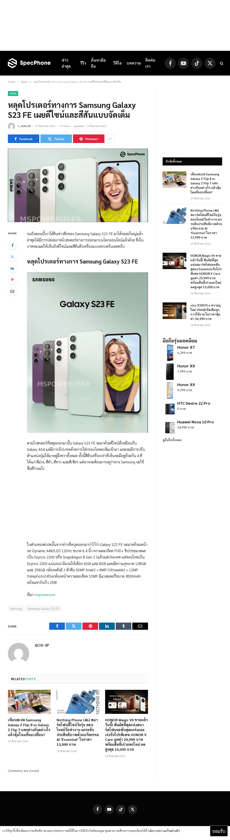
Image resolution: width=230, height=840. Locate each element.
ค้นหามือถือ (98, 63)
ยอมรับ (218, 831)
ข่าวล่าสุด (66, 63)
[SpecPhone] (29, 63)
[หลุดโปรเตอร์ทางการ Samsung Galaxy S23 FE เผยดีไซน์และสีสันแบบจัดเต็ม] (78, 221)
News (13, 93)
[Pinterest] (12, 279)
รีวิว (83, 62)
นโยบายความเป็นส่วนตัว (164, 831)
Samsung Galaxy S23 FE (44, 608)
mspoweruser (44, 594)
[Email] (12, 291)
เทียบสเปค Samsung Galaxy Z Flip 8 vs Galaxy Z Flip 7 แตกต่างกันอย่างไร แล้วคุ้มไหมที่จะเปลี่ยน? (29, 727)
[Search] (221, 63)
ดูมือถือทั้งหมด (172, 440)
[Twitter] (12, 256)
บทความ (133, 62)
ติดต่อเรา (150, 63)
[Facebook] (12, 245)
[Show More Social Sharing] (110, 138)
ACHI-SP (26, 126)
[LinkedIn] (12, 268)
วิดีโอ (117, 62)
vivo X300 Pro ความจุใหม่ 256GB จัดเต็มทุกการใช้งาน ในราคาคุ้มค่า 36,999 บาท (205, 312)
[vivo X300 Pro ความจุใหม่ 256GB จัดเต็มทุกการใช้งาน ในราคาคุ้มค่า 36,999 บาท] (174, 310)
